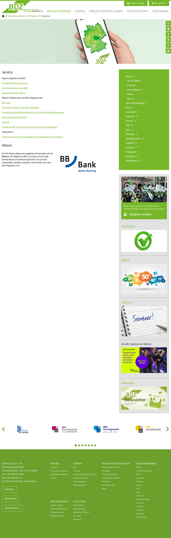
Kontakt (9, 489)
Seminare (127, 302)
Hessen (139, 485)
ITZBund (76, 471)
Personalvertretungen (59, 471)
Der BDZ (54, 464)
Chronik (53, 478)
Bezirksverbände (18, 16)
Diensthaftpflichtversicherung (15, 83)
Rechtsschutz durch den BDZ (15, 88)
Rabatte (126, 260)
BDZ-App (6, 103)
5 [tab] (89, 445)
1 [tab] (76, 445)
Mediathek (106, 481)
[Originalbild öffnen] (98, 172)
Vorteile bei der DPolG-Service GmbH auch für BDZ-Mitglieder (29, 127)
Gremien (53, 467)
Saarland (140, 503)
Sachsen (139, 506)
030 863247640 (15, 474)
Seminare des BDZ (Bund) (13, 93)
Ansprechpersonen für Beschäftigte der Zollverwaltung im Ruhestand (32, 137)
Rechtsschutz (78, 505)
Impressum (11, 499)
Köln (138, 489)
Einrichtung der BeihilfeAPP (14, 117)
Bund (138, 474)
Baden (34, 16)
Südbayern (140, 510)
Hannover (140, 481)
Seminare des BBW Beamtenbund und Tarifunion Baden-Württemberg (33, 112)
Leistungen (128, 226)
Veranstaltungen (108, 485)
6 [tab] (92, 445)
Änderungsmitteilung (58, 509)
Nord (138, 492)
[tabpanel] (23, 429)
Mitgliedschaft (59, 501)
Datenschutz (12, 508)
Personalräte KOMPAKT (111, 478)
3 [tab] (82, 445)
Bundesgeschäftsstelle (59, 474)
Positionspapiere (79, 481)
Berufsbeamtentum (80, 478)
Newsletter (127, 383)
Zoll (74, 467)
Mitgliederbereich (57, 516)
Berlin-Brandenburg (144, 471)
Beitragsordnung (57, 512)
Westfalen (140, 514)
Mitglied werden (56, 505)
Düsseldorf (140, 478)
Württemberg (141, 517)
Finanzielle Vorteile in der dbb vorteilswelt (20, 108)
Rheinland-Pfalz (142, 499)
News (104, 489)
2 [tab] (79, 445)
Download (77, 519)
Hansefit (5, 122)
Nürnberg (140, 496)
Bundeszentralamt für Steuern (85, 474)
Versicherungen (79, 509)
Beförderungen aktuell (111, 467)
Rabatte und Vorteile (81, 512)
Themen (77, 464)
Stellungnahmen (79, 485)
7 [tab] (95, 445)
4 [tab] (85, 445)
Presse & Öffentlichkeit (116, 464)
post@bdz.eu (15, 477)
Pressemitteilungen (109, 474)
